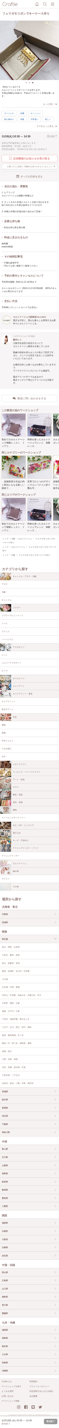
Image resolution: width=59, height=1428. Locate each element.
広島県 (5, 1280)
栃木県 (5, 1099)
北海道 (5, 914)
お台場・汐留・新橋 (11, 987)
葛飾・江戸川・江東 (11, 1011)
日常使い (35, 119)
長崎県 (5, 1338)
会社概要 (33, 1396)
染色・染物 (18, 802)
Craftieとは (6, 1381)
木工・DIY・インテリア (23, 825)
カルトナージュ (20, 863)
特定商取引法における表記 (41, 1391)
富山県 (5, 1149)
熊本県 (5, 1346)
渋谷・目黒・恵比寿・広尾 (14, 1067)
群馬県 (5, 1108)
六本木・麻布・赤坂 (11, 955)
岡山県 (5, 1272)
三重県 (5, 1206)
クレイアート (19, 686)
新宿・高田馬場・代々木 (13, 1035)
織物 (15, 810)
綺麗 (22, 113)
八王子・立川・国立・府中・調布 (16, 1027)
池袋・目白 (7, 1051)
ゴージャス (9, 113)
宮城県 (5, 922)
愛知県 (5, 1198)
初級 (22, 119)
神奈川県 (6, 1132)
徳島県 (5, 1297)
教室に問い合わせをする (31, 398)
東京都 (5, 939)
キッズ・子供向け (21, 840)
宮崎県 (5, 1363)
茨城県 (5, 1091)
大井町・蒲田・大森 (11, 1003)
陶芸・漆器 (18, 795)
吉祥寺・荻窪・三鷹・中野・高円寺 (17, 1083)
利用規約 (33, 1381)
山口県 (5, 1289)
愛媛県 (5, 1313)
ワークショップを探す (11, 1386)
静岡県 (5, 1190)
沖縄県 (5, 1371)
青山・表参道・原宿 (11, 963)
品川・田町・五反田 (11, 947)
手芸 (15, 717)
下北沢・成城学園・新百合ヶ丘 (16, 1019)
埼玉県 (5, 1116)
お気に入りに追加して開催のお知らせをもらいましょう (31, 166)
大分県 (5, 1354)
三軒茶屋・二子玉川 (11, 1075)
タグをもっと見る (45, 126)
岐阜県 (5, 1182)
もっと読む (48, 104)
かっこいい (35, 113)
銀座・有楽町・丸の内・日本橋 (16, 971)
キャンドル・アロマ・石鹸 (24, 576)
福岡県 (5, 1330)
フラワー (17, 608)
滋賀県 (5, 1223)
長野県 (5, 1173)
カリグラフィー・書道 (22, 694)
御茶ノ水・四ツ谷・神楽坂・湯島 (16, 1043)
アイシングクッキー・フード (25, 848)
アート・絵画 (19, 779)
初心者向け (9, 119)
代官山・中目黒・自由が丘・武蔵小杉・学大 (21, 995)
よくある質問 (7, 1391)
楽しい (48, 119)
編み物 (16, 871)
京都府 (5, 1231)
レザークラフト (20, 764)
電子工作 (17, 833)
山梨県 (5, 1165)
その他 (16, 886)
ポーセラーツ (19, 678)
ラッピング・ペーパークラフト (26, 772)
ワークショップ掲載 (10, 1401)
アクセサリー (19, 647)
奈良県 (5, 1256)
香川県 (5, 1305)
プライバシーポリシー (39, 1386)
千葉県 (5, 1124)
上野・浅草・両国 (10, 1059)
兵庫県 (5, 1247)
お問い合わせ (7, 1396)
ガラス (16, 787)
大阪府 (5, 1239)
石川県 (5, 1157)
